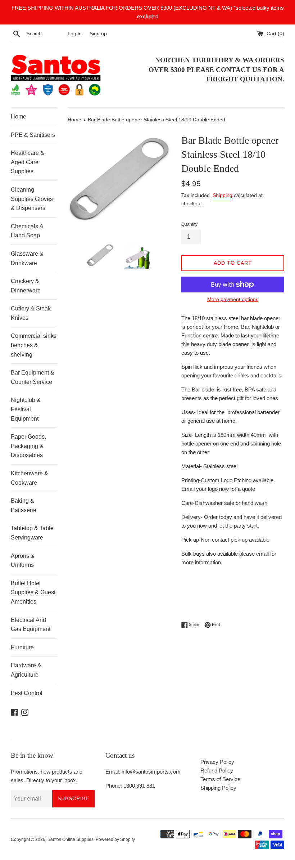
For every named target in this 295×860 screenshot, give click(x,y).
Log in (75, 33)
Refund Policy (216, 770)
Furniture (22, 647)
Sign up (98, 33)
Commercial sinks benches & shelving (33, 345)
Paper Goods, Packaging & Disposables (28, 446)
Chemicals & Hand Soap (27, 231)
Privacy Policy (217, 762)
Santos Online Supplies (70, 839)
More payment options (232, 299)
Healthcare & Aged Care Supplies (27, 162)
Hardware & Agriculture (26, 670)
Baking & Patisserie (23, 505)
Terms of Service (220, 779)
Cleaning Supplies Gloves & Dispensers (32, 199)
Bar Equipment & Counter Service (32, 377)
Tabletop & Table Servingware (32, 533)
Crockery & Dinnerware (26, 286)
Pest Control (26, 693)
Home (18, 116)
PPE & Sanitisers (33, 135)
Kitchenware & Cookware (29, 478)
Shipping (222, 195)
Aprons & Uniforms (23, 560)
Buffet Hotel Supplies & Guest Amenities (33, 592)
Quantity (189, 224)
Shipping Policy (218, 788)
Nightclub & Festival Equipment (26, 409)
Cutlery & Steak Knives (31, 313)
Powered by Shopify (115, 839)
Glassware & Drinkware (27, 258)
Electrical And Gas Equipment (30, 624)
